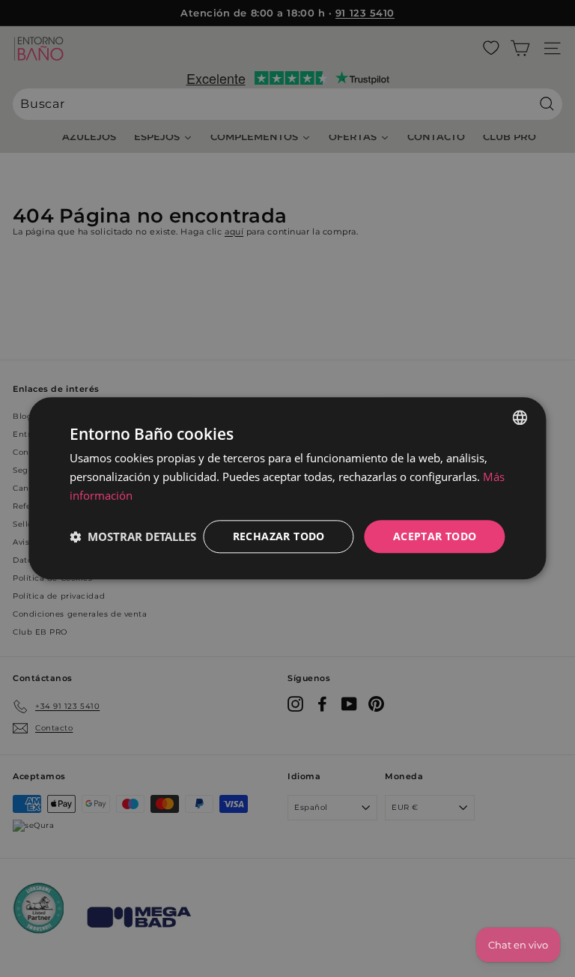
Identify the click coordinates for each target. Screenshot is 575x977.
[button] (133, 536)
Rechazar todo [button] (279, 536)
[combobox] (520, 417)
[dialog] (287, 488)
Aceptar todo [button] (435, 536)
